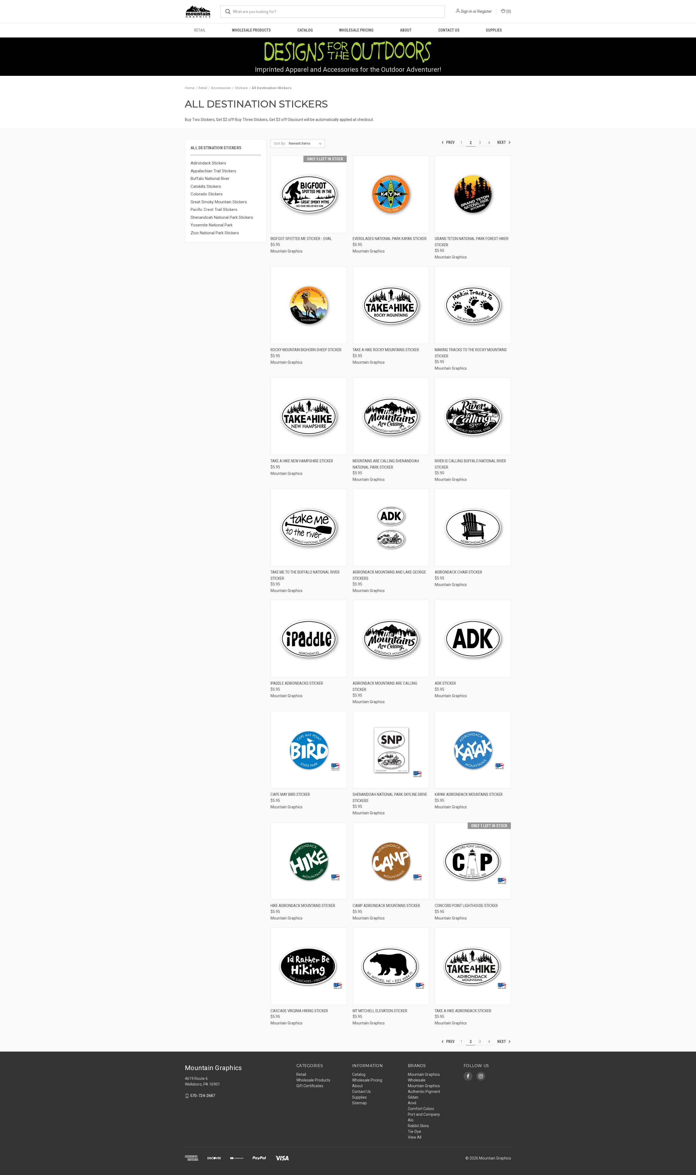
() (508, 11)
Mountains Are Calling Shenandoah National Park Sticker (386, 464)
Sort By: (280, 143)
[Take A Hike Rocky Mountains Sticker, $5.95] (391, 305)
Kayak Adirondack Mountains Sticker (469, 794)
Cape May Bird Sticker (290, 794)
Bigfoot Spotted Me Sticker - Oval (301, 238)
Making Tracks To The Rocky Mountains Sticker (471, 353)
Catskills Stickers (206, 186)
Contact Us (448, 30)
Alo (411, 1120)
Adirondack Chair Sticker (458, 572)
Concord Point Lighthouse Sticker (466, 905)
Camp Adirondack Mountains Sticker (386, 905)
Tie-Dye (414, 1131)
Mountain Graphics (424, 1086)
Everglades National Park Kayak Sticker (390, 238)
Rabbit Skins (418, 1126)
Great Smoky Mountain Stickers (219, 202)
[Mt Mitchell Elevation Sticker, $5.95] (391, 966)
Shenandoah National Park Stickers (222, 217)
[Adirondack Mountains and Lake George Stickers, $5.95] (391, 527)
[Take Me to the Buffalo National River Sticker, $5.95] (309, 527)
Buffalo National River (210, 178)
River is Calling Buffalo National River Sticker (470, 464)
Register (484, 11)
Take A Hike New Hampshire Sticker (302, 461)
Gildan (413, 1097)
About (406, 30)
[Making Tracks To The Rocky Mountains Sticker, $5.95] (473, 305)
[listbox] (306, 143)
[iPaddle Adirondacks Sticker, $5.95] (309, 638)
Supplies (494, 30)
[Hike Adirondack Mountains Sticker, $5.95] (309, 861)
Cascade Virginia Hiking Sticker (299, 1010)
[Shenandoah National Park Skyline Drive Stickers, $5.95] (391, 749)
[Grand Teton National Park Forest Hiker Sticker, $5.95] (473, 194)
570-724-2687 (202, 1095)
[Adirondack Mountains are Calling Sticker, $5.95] (391, 638)
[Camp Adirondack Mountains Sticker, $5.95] (391, 861)
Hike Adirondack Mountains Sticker (303, 905)
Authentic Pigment (424, 1091)
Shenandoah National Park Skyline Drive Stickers (390, 797)
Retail (200, 30)
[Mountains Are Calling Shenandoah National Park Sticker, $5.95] (391, 416)
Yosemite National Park (211, 225)
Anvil (412, 1103)
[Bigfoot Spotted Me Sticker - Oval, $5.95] (309, 194)
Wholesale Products (251, 30)
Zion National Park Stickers (215, 232)
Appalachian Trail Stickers (213, 171)
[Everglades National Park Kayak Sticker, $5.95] (391, 194)
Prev (450, 142)
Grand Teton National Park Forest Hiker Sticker (471, 241)
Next (502, 142)
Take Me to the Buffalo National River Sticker (305, 575)
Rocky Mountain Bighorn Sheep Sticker (306, 349)
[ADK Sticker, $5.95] (473, 638)
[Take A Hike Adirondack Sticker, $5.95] (473, 966)
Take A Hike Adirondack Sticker (463, 1010)
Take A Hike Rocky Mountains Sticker (386, 349)
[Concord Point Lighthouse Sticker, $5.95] (473, 861)
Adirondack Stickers (208, 163)
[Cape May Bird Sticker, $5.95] (309, 749)
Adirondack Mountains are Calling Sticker (385, 686)
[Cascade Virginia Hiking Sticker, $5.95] (309, 966)
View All (414, 1137)
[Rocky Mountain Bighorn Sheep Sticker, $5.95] (309, 305)
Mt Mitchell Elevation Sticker (380, 1010)
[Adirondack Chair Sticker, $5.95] (473, 527)
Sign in (466, 11)
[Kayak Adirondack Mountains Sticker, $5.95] (473, 749)
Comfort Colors (421, 1109)
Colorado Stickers (207, 194)
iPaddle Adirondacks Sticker (297, 683)
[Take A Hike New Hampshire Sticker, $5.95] (309, 416)
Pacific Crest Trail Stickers (214, 209)
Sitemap (359, 1103)
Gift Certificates (309, 1086)
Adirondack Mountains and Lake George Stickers (389, 575)
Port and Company (424, 1114)
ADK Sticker (445, 683)
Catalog (305, 30)
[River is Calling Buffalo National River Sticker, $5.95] (473, 416)
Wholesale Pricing (356, 30)
